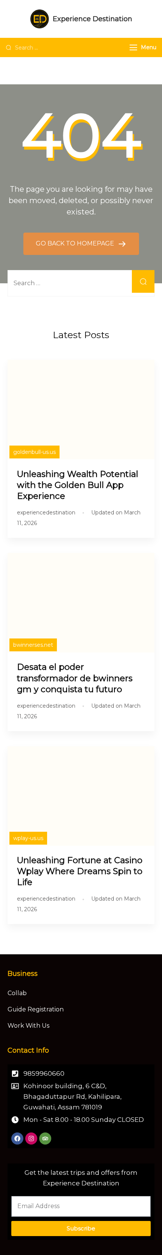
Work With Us (28, 1025)
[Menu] (133, 47)
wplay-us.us (28, 838)
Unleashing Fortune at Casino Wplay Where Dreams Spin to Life (79, 871)
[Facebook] (17, 1138)
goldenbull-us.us (34, 452)
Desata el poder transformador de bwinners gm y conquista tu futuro (75, 678)
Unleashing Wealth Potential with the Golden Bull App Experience (77, 485)
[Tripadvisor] (45, 1138)
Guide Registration (36, 1009)
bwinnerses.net (33, 644)
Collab (17, 993)
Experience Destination (92, 19)
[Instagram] (31, 1138)
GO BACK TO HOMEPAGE (76, 243)
